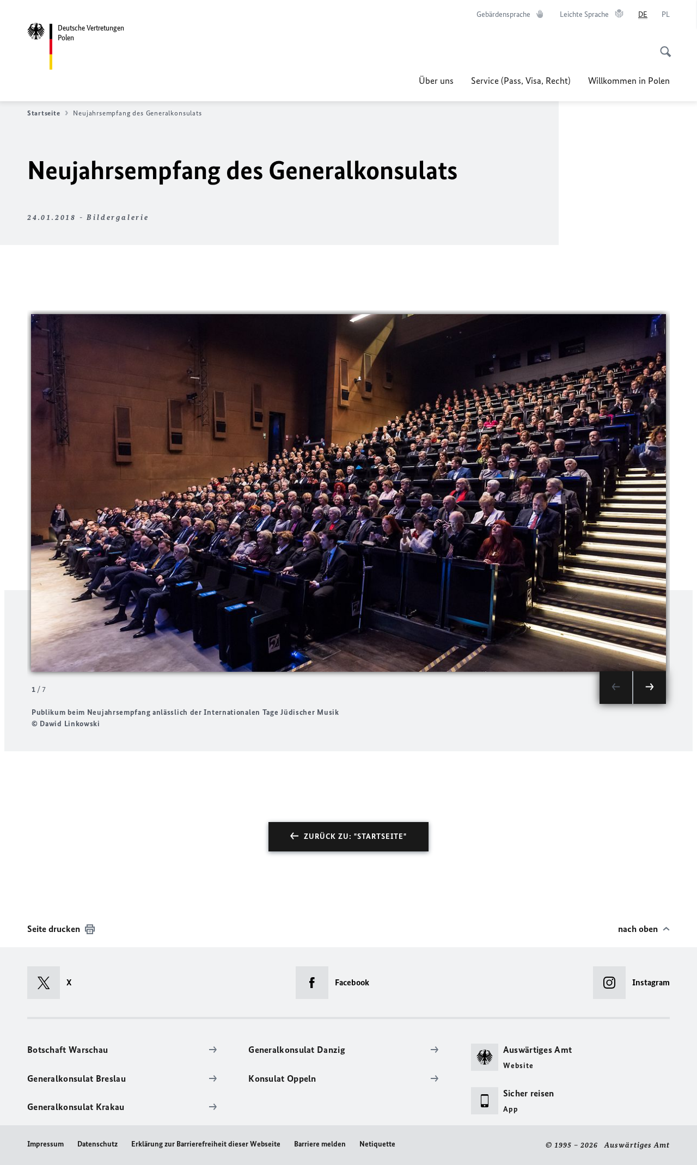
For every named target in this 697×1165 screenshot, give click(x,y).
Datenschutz (97, 1144)
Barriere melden (320, 1144)
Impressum (45, 1144)
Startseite (43, 113)
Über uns (436, 80)
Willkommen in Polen (629, 80)
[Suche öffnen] (662, 45)
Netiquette (377, 1144)
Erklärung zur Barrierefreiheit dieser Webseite (205, 1144)
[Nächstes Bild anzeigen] (649, 687)
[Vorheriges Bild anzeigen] (616, 687)
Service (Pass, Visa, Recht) (521, 80)
